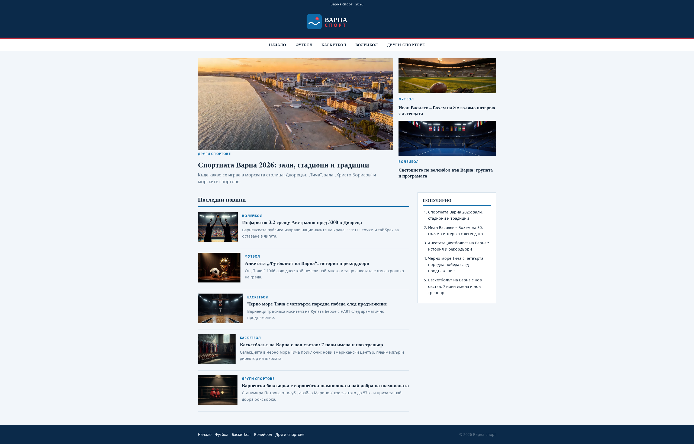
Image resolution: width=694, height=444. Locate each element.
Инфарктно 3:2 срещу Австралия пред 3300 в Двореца (302, 222)
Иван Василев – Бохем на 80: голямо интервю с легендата (447, 110)
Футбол (304, 45)
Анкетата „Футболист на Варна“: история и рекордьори (307, 263)
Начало (277, 45)
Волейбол (366, 45)
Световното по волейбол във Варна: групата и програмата (446, 172)
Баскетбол (334, 45)
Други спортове (406, 45)
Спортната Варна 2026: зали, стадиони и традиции (283, 164)
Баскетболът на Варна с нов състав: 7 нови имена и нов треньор (311, 344)
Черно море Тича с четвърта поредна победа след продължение (317, 303)
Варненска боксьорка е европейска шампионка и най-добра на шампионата (325, 385)
